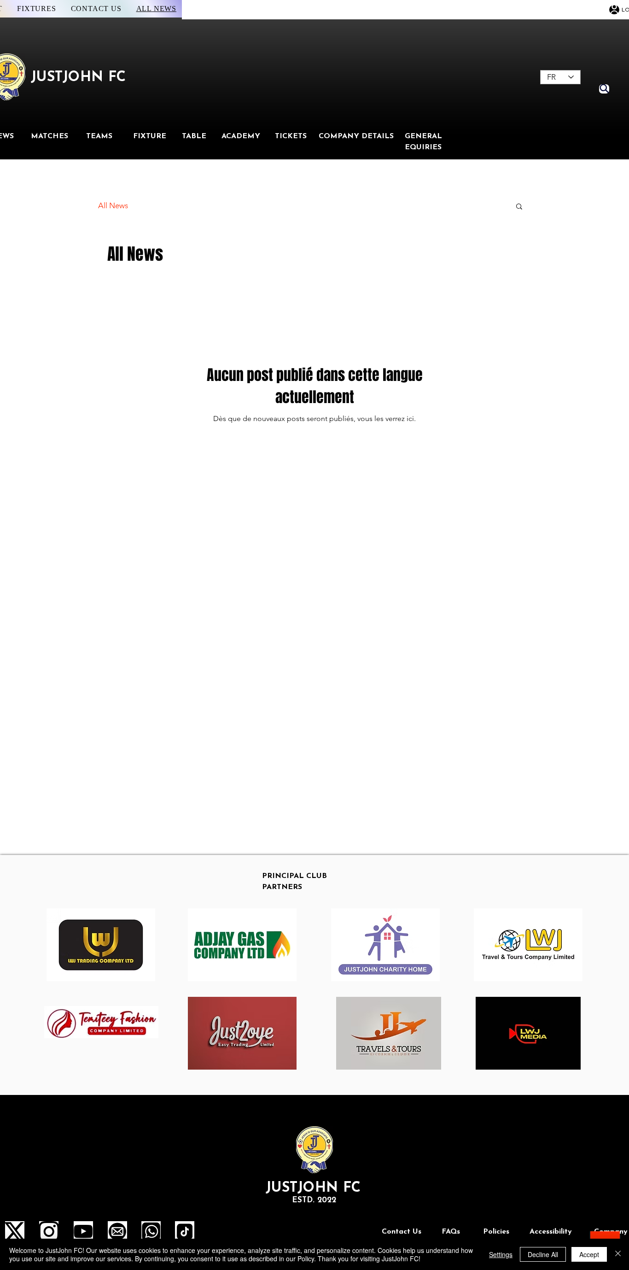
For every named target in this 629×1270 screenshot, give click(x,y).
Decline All (543, 1254)
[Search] (604, 89)
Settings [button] (501, 1254)
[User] (614, 9)
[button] (519, 207)
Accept (589, 1254)
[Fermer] (617, 1254)
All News (113, 205)
